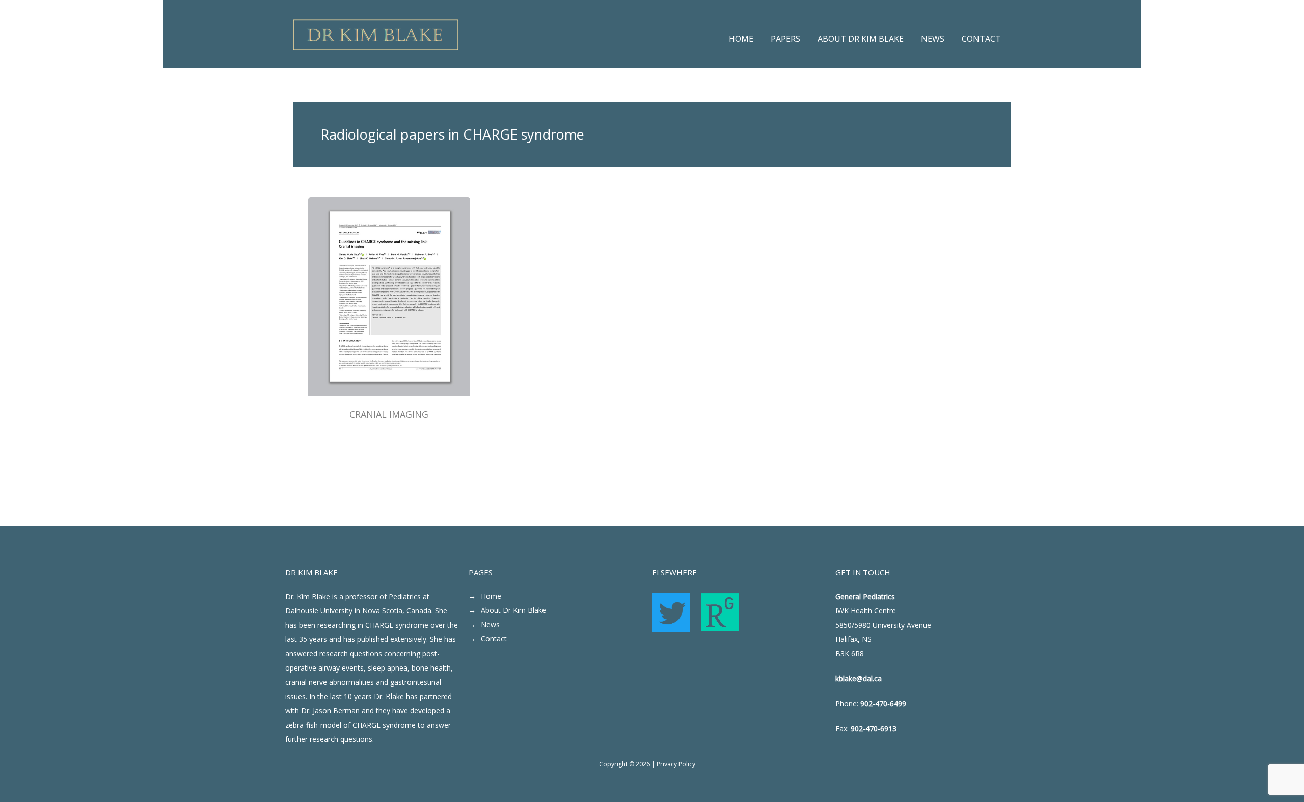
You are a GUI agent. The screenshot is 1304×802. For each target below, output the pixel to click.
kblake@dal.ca (858, 678)
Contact (494, 639)
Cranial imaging (388, 414)
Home (491, 596)
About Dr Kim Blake (513, 610)
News (490, 624)
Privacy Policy (676, 764)
